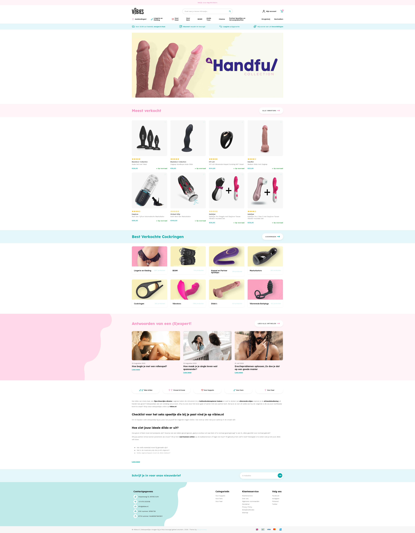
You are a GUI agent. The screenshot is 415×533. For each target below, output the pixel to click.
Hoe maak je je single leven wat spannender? (200, 368)
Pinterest (275, 501)
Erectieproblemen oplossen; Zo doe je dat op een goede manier (257, 368)
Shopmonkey (202, 529)
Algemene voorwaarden (250, 501)
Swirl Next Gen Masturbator (180, 216)
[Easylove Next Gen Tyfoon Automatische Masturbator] (149, 190)
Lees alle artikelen (267, 323)
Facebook (275, 496)
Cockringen (270, 236)
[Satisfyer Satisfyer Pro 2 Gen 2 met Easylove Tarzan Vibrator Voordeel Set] (265, 190)
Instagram (275, 498)
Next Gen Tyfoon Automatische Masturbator (148, 216)
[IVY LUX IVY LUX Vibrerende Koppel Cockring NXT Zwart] (226, 138)
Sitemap (245, 512)
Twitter (274, 504)
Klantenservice (247, 496)
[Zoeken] (230, 11)
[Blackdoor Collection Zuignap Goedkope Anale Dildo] (188, 138)
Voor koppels (220, 496)
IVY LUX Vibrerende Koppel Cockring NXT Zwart (226, 164)
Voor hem (219, 498)
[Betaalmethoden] (257, 529)
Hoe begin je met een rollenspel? (149, 366)
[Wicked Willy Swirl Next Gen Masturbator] (188, 190)
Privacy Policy (247, 507)
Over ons (245, 498)
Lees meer (136, 369)
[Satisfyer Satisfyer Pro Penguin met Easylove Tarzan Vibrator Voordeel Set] (226, 190)
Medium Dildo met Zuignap (257, 164)
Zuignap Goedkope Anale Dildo (181, 164)
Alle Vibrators (269, 110)
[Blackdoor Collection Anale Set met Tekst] (149, 138)
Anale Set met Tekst (139, 164)
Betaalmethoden (248, 510)
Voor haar (219, 501)
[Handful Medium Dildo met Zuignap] (265, 138)
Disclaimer (246, 504)
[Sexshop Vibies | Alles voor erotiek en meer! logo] (138, 14)
